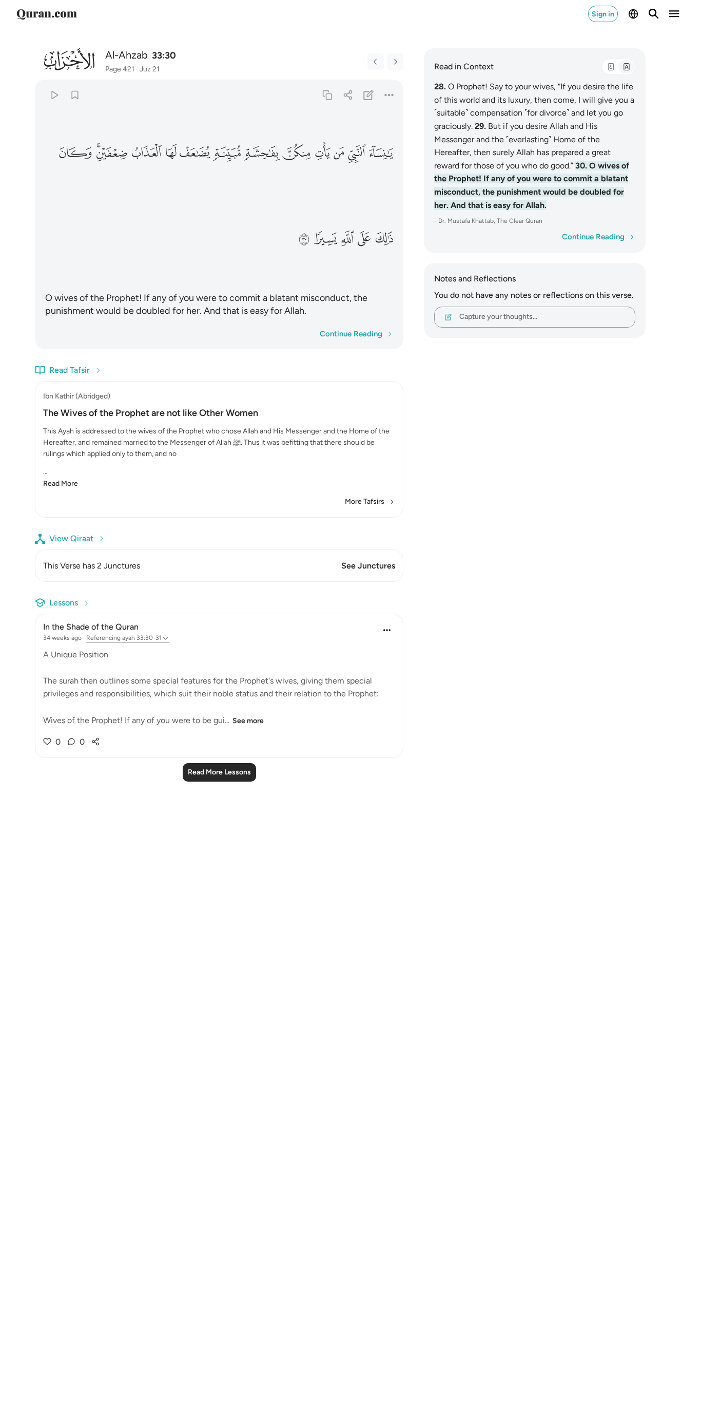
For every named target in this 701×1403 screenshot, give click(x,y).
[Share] (348, 95)
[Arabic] (610, 66)
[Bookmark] (75, 95)
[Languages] (633, 14)
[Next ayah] (395, 61)
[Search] (654, 14)
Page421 (119, 69)
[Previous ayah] (375, 61)
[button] (381, 153)
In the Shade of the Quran (91, 627)
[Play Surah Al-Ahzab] (54, 95)
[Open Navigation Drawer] (674, 14)
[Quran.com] (46, 14)
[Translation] (626, 66)
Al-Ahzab (126, 55)
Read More (60, 483)
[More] (389, 95)
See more (248, 720)
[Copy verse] (327, 95)
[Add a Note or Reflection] (369, 95)
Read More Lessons (219, 772)
